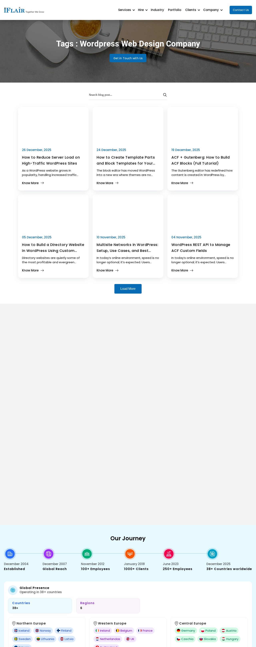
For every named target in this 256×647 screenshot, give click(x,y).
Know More (30, 182)
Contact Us (241, 10)
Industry (157, 10)
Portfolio (174, 10)
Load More (128, 288)
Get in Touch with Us (128, 58)
